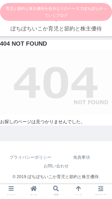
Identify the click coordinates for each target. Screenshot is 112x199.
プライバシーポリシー (30, 157)
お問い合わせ (56, 165)
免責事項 (81, 157)
